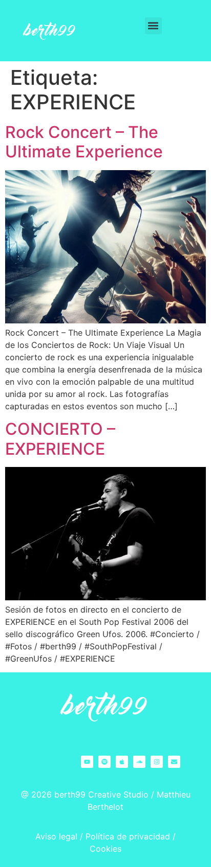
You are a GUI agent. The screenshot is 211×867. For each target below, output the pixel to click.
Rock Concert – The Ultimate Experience (84, 141)
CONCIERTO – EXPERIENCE (60, 438)
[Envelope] (174, 762)
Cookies (105, 848)
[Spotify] (104, 762)
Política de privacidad (128, 836)
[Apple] (122, 762)
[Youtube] (87, 762)
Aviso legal (56, 836)
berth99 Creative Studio (101, 794)
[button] (153, 25)
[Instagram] (157, 762)
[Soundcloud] (139, 762)
